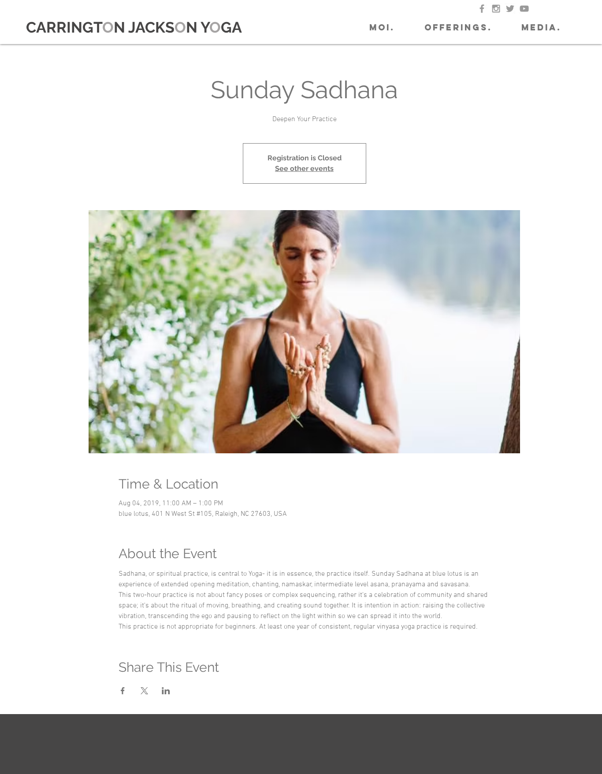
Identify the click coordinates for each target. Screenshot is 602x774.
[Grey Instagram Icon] (496, 8)
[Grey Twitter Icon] (510, 8)
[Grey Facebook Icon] (481, 8)
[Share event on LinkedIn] (166, 690)
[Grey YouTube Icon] (524, 8)
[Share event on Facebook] (123, 690)
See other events (304, 168)
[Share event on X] (144, 690)
